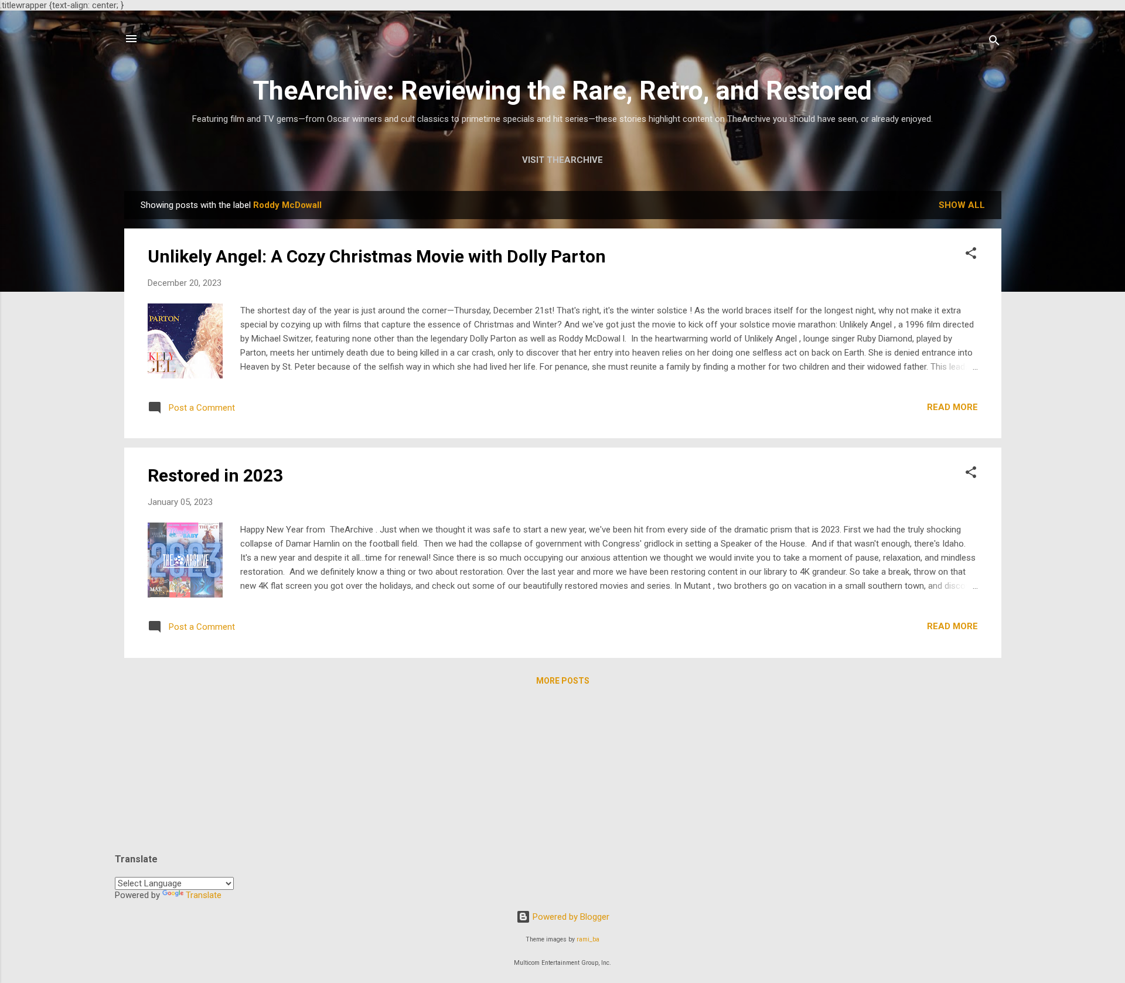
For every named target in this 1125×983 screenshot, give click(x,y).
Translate (203, 895)
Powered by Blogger (569, 917)
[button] (971, 255)
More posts (562, 680)
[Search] (994, 42)
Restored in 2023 (215, 475)
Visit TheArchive (562, 160)
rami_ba (588, 939)
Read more (952, 407)
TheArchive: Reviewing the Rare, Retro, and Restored (562, 90)
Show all (962, 205)
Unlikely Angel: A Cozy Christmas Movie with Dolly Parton (377, 256)
